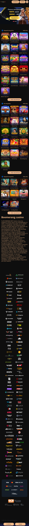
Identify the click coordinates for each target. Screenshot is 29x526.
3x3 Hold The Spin (14, 74)
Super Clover (5, 136)
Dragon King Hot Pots (5, 158)
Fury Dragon (23, 147)
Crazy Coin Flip (23, 188)
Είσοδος (22, 1)
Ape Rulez (24, 136)
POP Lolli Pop (14, 158)
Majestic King (14, 126)
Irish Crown (5, 169)
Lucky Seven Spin (5, 74)
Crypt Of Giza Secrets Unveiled (7, 126)
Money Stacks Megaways (6, 147)
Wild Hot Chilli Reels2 (14, 147)
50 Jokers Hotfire (23, 74)
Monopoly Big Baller (5, 199)
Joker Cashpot (5, 63)
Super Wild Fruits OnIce (23, 115)
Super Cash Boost (23, 63)
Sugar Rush (23, 41)
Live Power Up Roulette (14, 188)
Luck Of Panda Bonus (14, 41)
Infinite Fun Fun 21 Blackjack (6, 188)
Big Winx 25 (5, 85)
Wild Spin (14, 52)
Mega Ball (14, 199)
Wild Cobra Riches (14, 115)
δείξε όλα (25, 30)
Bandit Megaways (23, 158)
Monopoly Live (23, 199)
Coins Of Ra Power (14, 85)
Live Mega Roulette (5, 210)
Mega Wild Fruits (14, 63)
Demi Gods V (5, 41)
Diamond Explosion (5, 115)
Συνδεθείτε (15, 1)
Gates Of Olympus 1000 (5, 52)
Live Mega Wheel (14, 210)
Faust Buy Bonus (23, 126)
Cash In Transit (14, 136)
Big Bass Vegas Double (5, 96)
